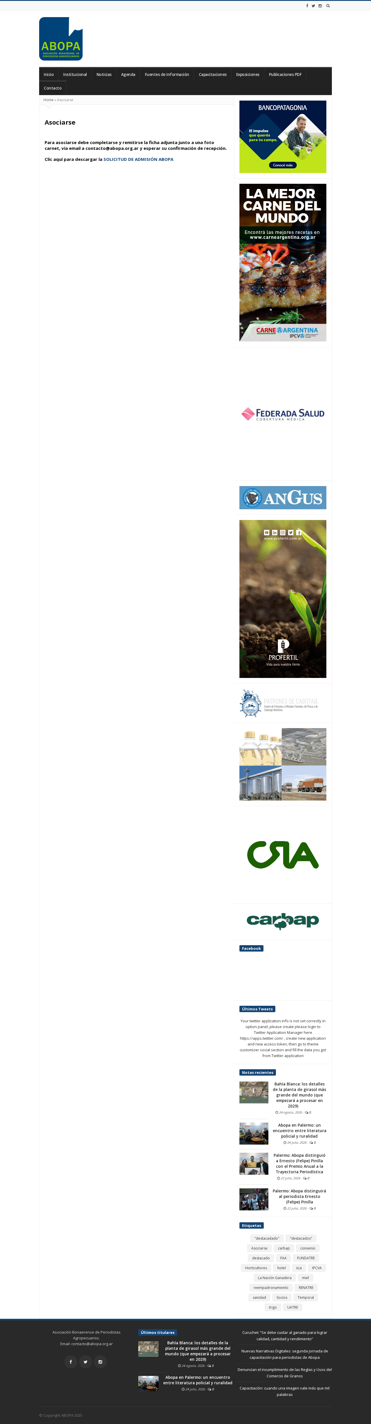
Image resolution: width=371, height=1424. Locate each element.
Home (48, 99)
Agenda (128, 74)
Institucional (75, 74)
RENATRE (306, 1287)
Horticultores (256, 1267)
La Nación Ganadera (275, 1277)
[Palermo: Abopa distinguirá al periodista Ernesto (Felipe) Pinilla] (253, 1199)
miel (305, 1277)
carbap (284, 1248)
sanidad (259, 1297)
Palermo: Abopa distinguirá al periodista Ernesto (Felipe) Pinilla (299, 1196)
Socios (282, 1297)
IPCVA (317, 1267)
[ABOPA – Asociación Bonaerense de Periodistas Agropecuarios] (61, 39)
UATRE (292, 1307)
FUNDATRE (306, 1258)
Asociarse (259, 1248)
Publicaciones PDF (285, 74)
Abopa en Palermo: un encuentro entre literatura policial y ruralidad (299, 1131)
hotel (281, 1267)
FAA (283, 1258)
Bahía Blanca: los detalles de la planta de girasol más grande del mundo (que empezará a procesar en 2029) (299, 1095)
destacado (261, 1258)
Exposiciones (247, 74)
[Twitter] (313, 5)
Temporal (306, 1297)
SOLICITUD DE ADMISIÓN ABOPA (138, 159)
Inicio (49, 74)
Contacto (52, 88)
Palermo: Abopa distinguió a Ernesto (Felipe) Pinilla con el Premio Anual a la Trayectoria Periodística (299, 1163)
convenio (307, 1248)
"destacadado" (266, 1238)
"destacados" (301, 1238)
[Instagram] (320, 5)
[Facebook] (307, 5)
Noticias (104, 74)
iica (299, 1267)
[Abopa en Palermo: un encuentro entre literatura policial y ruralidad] (253, 1133)
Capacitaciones (213, 74)
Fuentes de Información (167, 74)
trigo (273, 1307)
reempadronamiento (271, 1287)
